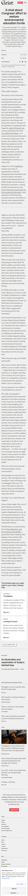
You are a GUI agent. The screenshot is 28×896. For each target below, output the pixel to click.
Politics (3, 822)
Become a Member (6, 864)
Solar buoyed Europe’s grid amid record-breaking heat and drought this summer (13, 760)
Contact (3, 844)
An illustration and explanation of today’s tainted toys (12, 662)
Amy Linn (3, 50)
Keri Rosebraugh (5, 669)
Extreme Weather (5, 828)
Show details (20, 884)
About (2, 840)
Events (3, 862)
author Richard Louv (17, 128)
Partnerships (4, 848)
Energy (3, 820)
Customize (13, 893)
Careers (3, 846)
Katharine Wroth (15, 669)
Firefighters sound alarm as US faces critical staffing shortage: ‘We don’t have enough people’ (13, 748)
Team (2, 842)
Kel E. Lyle (3, 784)
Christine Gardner (5, 702)
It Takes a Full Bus (8, 782)
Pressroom (4, 850)
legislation (19, 166)
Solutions (3, 824)
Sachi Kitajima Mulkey (6, 777)
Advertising (4, 866)
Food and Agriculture (6, 830)
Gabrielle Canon (5, 753)
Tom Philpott (4, 711)
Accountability (5, 826)
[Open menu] (25, 2)
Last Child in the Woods (9, 133)
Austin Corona (5, 765)
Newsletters (4, 860)
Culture (22, 669)
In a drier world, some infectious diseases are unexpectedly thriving (13, 772)
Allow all (14, 888)
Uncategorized (23, 58)
